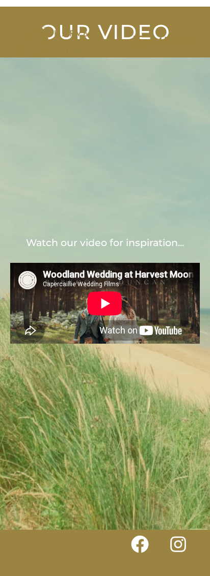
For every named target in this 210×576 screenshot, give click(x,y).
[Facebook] (149, 553)
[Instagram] (187, 553)
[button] (162, 40)
